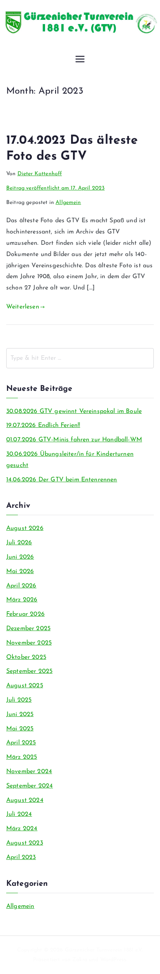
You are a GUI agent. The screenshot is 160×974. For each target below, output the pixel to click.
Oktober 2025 (26, 657)
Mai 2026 (20, 571)
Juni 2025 (19, 714)
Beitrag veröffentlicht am (55, 188)
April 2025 (21, 743)
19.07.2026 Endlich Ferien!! (43, 425)
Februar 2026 (25, 614)
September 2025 (29, 671)
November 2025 (29, 643)
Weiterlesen (22, 307)
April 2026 (21, 586)
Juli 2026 (19, 543)
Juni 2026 (20, 557)
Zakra (79, 960)
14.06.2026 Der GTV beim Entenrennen (61, 480)
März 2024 (21, 829)
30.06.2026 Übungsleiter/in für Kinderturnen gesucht (70, 460)
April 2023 (21, 857)
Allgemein (68, 203)
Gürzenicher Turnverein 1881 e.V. (103, 950)
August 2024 (24, 800)
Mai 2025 (19, 729)
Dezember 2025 (28, 629)
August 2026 (24, 528)
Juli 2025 (18, 700)
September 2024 (29, 786)
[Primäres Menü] (80, 60)
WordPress (113, 960)
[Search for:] (80, 358)
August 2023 (24, 843)
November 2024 (29, 771)
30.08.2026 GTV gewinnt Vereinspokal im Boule (74, 411)
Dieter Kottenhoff (39, 174)
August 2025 (24, 686)
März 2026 (21, 600)
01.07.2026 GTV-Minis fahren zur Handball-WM (74, 440)
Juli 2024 (19, 814)
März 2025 (21, 757)
